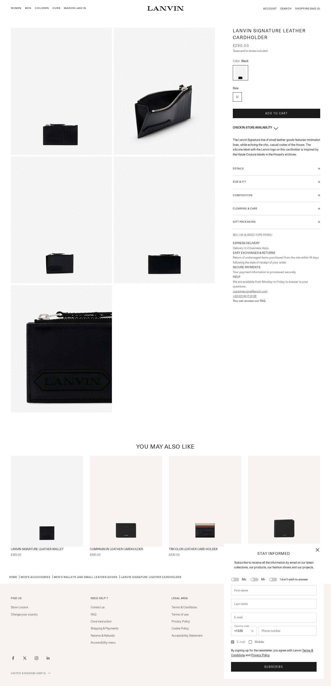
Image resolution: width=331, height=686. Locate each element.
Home (13, 576)
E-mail (241, 642)
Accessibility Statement (187, 635)
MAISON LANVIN (75, 8)
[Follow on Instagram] (36, 658)
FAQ (93, 614)
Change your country (24, 614)
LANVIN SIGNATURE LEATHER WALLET (37, 549)
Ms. (244, 579)
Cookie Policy (180, 628)
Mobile (259, 642)
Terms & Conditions (184, 607)
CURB (56, 8)
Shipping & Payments (104, 628)
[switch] (235, 579)
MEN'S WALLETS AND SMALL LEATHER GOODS (86, 576)
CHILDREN (42, 8)
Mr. (263, 579)
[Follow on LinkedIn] (48, 658)
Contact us (98, 607)
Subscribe (273, 666)
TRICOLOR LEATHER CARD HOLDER (193, 549)
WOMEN (16, 8)
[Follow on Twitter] (25, 658)
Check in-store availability (252, 127)
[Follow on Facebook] (13, 658)
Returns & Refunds (103, 635)
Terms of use (180, 614)
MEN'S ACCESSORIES (35, 576)
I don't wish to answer (294, 579)
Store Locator (19, 607)
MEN (28, 8)
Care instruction (101, 621)
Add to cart (276, 113)
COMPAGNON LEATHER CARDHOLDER (116, 549)
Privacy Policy (260, 655)
